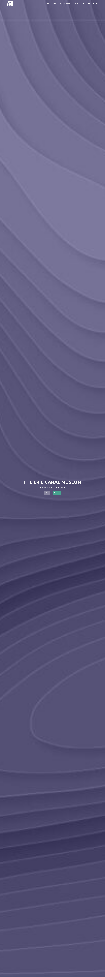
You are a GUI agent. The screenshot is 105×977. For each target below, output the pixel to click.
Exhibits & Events (57, 3)
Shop (83, 3)
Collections (67, 3)
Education (76, 3)
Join (89, 3)
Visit (48, 3)
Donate (95, 3)
